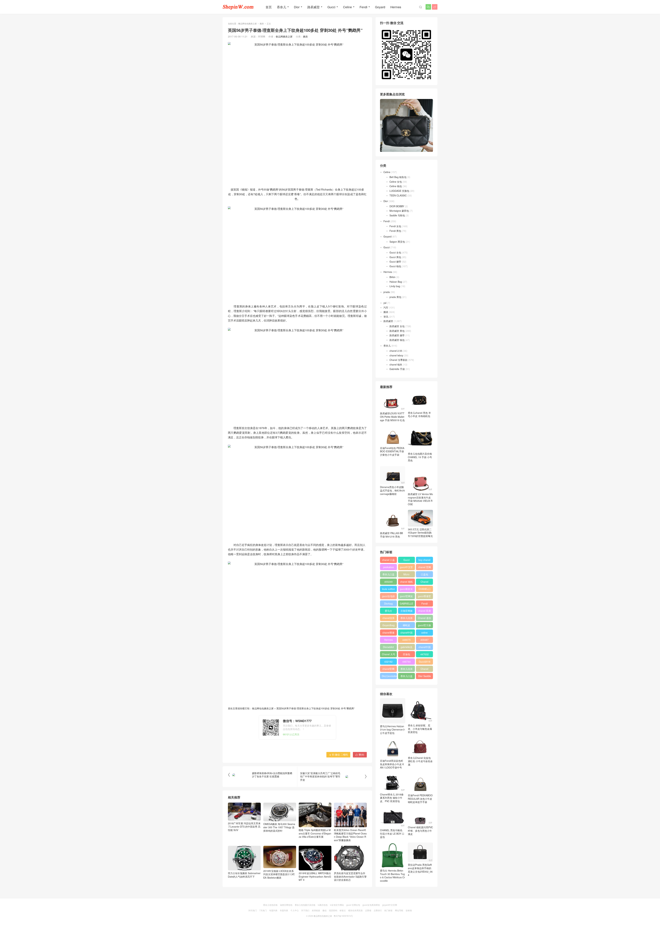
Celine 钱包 (395, 186)
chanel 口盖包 (388, 560)
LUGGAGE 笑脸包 (399, 190)
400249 (388, 581)
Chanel (424, 581)
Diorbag (388, 603)
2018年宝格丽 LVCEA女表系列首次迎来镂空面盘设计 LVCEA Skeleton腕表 (279, 874)
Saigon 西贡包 (397, 241)
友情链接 (316, 910)
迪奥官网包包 (286, 904)
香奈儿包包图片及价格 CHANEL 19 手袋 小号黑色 (420, 457)
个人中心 (294, 910)
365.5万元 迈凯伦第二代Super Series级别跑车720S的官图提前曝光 (420, 533)
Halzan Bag (395, 281)
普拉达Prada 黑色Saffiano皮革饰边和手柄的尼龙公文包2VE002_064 (420, 870)
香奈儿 (281, 7)
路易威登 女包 (397, 326)
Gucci (331, 7)
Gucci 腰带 (395, 261)
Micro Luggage (406, 575)
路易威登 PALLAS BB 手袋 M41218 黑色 (391, 534)
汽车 (385, 307)
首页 (269, 7)
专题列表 (273, 910)
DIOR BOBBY (396, 206)
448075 (406, 639)
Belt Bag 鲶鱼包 (397, 177)
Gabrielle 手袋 (397, 369)
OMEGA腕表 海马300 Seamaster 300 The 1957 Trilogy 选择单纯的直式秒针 (279, 827)
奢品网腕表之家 (284, 36)
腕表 (262, 23)
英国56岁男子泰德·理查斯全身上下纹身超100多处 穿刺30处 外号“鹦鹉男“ (315, 708)
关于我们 (305, 910)
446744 (406, 661)
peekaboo (388, 567)
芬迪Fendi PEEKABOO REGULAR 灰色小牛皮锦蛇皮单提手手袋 (420, 799)
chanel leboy (396, 355)
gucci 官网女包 (353, 904)
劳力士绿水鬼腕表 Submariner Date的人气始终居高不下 (244, 874)
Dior (297, 7)
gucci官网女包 (406, 596)
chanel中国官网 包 (425, 647)
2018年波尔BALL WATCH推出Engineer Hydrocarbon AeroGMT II (315, 876)
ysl (384, 302)
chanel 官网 (424, 567)
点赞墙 (368, 910)
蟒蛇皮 (406, 625)
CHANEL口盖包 (425, 589)
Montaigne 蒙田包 (399, 210)
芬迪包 (406, 654)
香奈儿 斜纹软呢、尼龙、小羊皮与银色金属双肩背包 (420, 729)
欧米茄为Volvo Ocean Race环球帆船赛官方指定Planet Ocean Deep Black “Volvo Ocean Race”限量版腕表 (350, 835)
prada (386, 292)
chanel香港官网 (388, 633)
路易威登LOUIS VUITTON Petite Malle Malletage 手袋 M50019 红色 (392, 417)
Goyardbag (388, 625)
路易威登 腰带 (397, 335)
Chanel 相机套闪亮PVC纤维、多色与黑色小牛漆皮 (420, 831)
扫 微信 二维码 (338, 754)
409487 (424, 639)
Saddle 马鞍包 (397, 215)
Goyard (380, 7)
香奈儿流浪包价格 (406, 669)
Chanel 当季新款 (398, 360)
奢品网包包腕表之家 (247, 23)
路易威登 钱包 (397, 340)
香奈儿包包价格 (270, 904)
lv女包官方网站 (337, 904)
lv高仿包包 (323, 904)
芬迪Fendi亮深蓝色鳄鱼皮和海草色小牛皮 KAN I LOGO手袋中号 (392, 764)
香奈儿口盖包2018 (388, 575)
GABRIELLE (406, 603)
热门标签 (388, 910)
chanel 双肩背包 (424, 611)
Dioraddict (388, 647)
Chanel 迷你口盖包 (424, 618)
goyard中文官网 (389, 904)
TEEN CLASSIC (398, 195)
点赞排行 (378, 910)
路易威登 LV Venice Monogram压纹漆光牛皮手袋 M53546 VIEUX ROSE (420, 499)
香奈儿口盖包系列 (406, 676)
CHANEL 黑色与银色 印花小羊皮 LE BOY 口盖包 (392, 833)
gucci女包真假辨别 (371, 904)
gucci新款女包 (406, 589)
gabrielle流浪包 (406, 647)
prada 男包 (395, 297)
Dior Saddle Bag (424, 676)
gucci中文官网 (406, 567)
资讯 (385, 316)
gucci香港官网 (424, 596)
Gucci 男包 (395, 257)
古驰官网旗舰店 (406, 611)
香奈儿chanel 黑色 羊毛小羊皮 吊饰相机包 (419, 414)
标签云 (343, 910)
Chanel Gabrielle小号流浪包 (424, 669)
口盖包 (424, 574)
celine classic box (424, 633)
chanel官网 (388, 669)
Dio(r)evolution (389, 676)
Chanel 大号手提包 (388, 654)
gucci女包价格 (388, 596)
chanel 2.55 (395, 350)
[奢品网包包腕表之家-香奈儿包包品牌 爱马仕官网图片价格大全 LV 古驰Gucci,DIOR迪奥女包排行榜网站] (238, 6)
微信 (324, 910)
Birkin (392, 277)
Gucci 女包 (395, 252)
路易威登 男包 (397, 331)
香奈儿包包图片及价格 (305, 904)
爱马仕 (388, 610)
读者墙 (409, 910)
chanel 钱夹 (395, 364)
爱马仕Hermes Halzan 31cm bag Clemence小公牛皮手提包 (392, 729)
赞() (359, 754)
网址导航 (399, 910)
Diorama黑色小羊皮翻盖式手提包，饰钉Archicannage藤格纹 (392, 490)
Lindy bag (394, 286)
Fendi (363, 7)
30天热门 (252, 910)
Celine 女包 (395, 181)
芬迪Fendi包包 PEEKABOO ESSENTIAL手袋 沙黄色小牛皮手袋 (392, 451)
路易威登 (313, 7)
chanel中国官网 (406, 633)
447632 (424, 654)
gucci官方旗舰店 (424, 625)
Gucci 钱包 (395, 266)
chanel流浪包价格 (388, 618)
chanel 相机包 (406, 582)
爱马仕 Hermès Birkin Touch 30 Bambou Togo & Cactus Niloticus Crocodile (392, 875)
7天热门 (263, 910)
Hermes (395, 7)
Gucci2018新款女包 (424, 662)
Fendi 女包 (395, 226)
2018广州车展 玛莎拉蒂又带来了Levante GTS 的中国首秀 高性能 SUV (244, 827)
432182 (388, 661)
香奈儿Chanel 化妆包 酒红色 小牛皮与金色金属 (420, 761)
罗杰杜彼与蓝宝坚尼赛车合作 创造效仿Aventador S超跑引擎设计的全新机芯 (350, 876)
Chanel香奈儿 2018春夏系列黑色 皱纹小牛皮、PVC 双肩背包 (392, 798)
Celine (347, 7)
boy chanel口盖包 (424, 560)
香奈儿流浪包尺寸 (406, 618)
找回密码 (333, 910)
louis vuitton (388, 589)
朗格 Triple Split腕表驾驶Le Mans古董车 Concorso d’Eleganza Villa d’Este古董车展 (315, 833)
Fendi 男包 (395, 230)
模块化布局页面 (355, 910)
